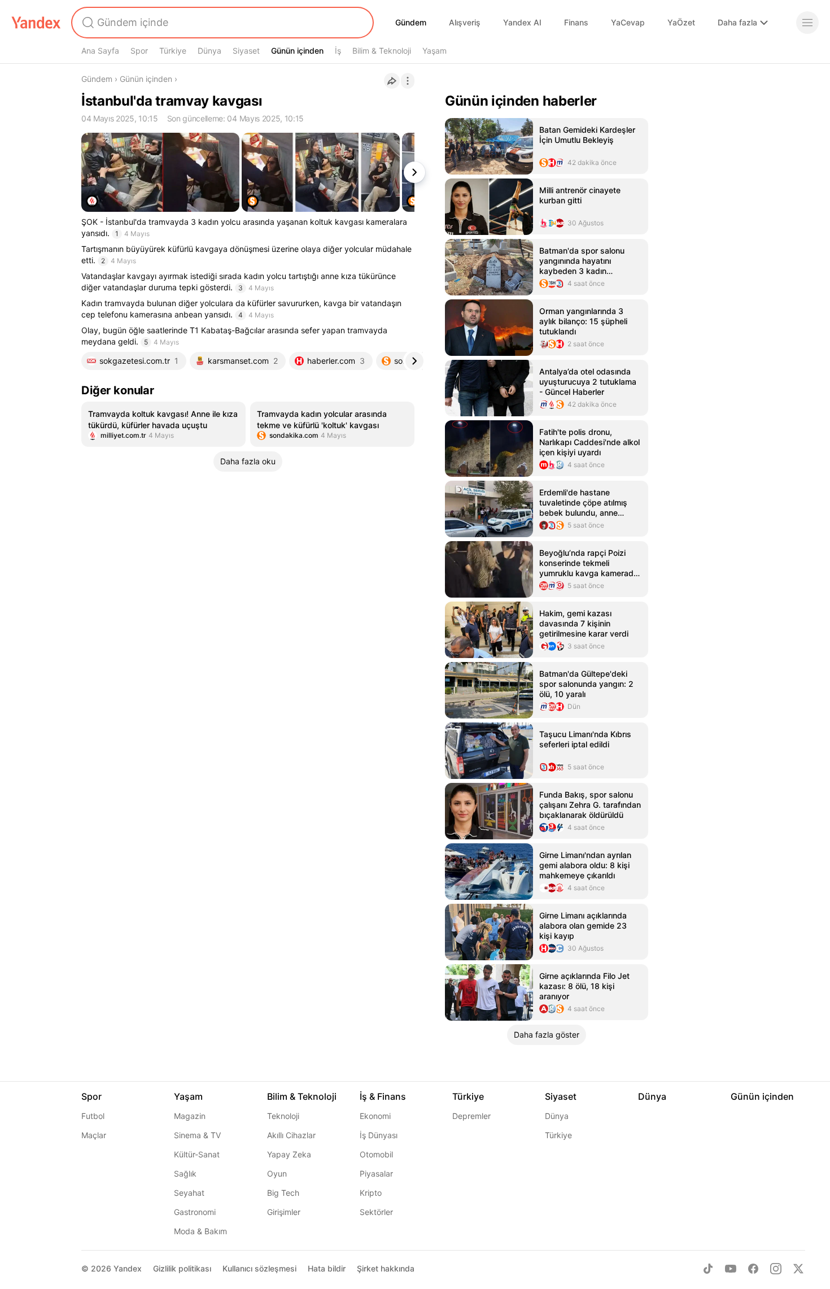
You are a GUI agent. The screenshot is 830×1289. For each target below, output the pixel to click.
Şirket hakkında (385, 1268)
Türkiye (172, 50)
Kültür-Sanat (197, 1154)
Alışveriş (464, 22)
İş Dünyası (378, 1135)
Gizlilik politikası (182, 1268)
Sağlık (185, 1173)
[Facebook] (753, 1268)
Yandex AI (522, 22)
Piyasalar (376, 1173)
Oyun (277, 1173)
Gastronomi (195, 1212)
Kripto (371, 1192)
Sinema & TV (197, 1135)
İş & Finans (383, 1096)
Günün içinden (297, 50)
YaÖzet (681, 22)
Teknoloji (283, 1116)
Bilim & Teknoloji (381, 50)
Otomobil (376, 1154)
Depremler (471, 1116)
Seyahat (189, 1192)
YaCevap (628, 22)
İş (338, 50)
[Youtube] (730, 1268)
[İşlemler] (407, 81)
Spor (139, 50)
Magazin (190, 1116)
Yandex (127, 1268)
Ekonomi (375, 1116)
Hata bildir (327, 1268)
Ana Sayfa (100, 50)
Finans (576, 22)
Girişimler (283, 1212)
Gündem (410, 22)
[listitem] (163, 424)
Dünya (209, 50)
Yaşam (434, 50)
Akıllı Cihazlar (291, 1135)
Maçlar (93, 1135)
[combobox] (221, 22)
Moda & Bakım (200, 1231)
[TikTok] (708, 1268)
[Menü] (807, 22)
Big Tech (283, 1192)
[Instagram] (775, 1268)
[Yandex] (36, 22)
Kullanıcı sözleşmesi (259, 1268)
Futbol (92, 1116)
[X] (798, 1268)
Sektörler (376, 1212)
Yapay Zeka (289, 1154)
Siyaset (246, 50)
